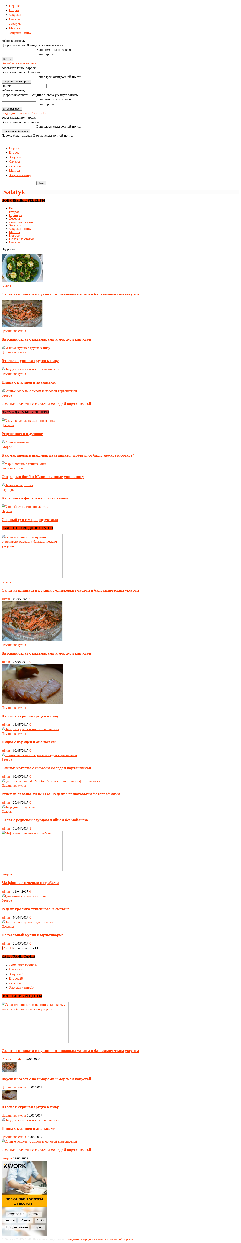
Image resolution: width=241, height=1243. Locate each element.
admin (6, 599)
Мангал (14, 28)
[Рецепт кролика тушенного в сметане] (24, 896)
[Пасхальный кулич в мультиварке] (27, 922)
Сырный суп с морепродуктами (30, 519)
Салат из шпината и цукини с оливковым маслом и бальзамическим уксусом (70, 294)
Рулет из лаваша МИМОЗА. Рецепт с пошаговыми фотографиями (61, 794)
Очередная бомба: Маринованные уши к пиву (43, 476)
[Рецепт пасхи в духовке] (29, 420)
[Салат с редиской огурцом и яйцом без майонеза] (21, 807)
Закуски (15, 15)
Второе (14, 10)
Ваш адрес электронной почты (58, 77)
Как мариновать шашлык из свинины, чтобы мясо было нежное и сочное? (68, 455)
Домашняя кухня (21, 222)
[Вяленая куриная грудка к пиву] (26, 348)
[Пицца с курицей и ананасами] (30, 369)
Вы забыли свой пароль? (19, 63)
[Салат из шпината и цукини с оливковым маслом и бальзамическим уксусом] (22, 281)
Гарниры (15, 215)
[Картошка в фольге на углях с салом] (17, 485)
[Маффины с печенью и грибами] (32, 870)
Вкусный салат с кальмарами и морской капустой (46, 339)
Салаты (14, 19)
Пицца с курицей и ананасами (29, 382)
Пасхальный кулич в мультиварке (32, 935)
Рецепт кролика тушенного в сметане (35, 909)
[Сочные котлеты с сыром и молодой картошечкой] (39, 391)
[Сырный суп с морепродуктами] (26, 506)
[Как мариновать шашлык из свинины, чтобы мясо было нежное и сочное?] (16, 442)
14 (11, 948)
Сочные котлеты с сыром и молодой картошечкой (46, 404)
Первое (14, 6)
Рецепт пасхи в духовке (22, 434)
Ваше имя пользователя (53, 50)
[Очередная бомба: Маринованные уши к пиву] (24, 464)
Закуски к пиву (20, 33)
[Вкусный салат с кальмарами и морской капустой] (22, 326)
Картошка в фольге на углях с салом (35, 498)
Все (11, 208)
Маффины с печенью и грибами (30, 883)
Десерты (15, 24)
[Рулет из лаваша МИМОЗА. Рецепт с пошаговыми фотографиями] (51, 781)
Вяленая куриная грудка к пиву (30, 361)
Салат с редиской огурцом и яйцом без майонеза (45, 820)
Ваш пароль (45, 54)
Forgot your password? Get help (24, 113)
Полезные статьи (21, 239)
